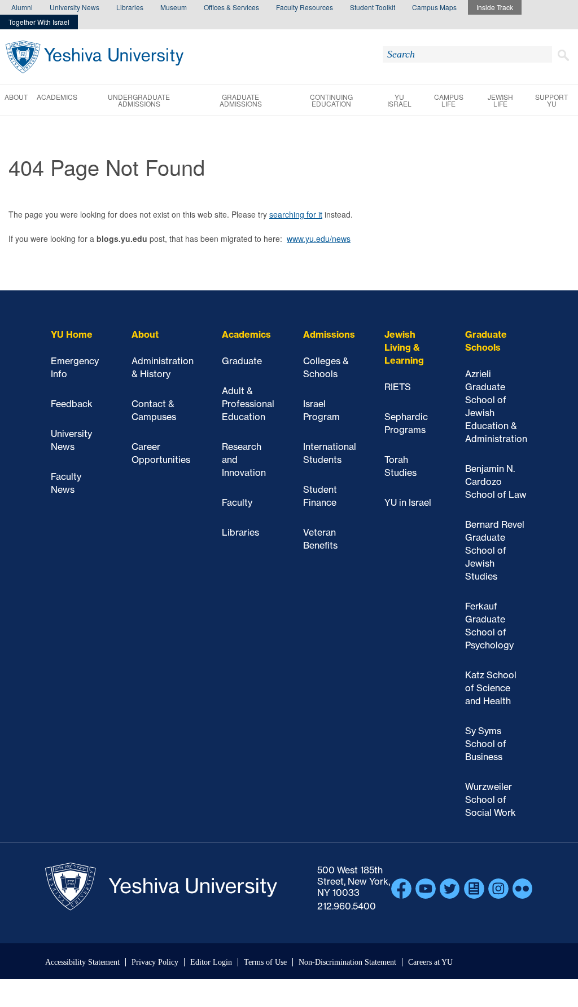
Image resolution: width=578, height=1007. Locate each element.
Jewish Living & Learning (404, 347)
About (16, 96)
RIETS (397, 386)
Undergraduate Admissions (139, 100)
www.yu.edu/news (319, 238)
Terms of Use (265, 962)
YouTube (425, 888)
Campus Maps (434, 7)
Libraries (129, 7)
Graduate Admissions (241, 100)
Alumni (22, 7)
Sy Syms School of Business (485, 743)
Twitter (450, 888)
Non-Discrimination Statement (347, 962)
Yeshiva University (94, 57)
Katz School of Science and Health (490, 687)
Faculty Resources (304, 7)
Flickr (523, 888)
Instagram (498, 888)
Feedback (72, 403)
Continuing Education (331, 100)
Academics (57, 96)
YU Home (72, 334)
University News (74, 7)
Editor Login (211, 962)
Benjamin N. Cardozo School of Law (496, 481)
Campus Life (448, 100)
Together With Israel (38, 21)
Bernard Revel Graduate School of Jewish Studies (494, 550)
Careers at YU (430, 962)
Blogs (474, 888)
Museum (173, 7)
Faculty (237, 502)
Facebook (401, 888)
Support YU (551, 100)
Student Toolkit (372, 7)
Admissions (329, 334)
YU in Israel (407, 502)
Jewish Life (500, 100)
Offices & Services (231, 7)
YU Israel (399, 100)
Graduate (242, 360)
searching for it (295, 214)
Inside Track (494, 7)
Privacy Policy (155, 962)
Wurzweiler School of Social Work (490, 799)
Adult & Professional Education (248, 403)
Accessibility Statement (82, 962)
